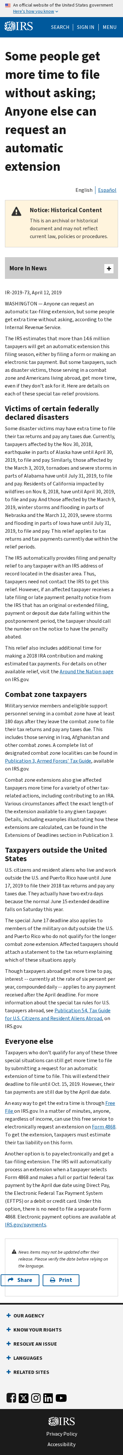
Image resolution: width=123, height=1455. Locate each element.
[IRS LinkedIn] (48, 1396)
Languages (27, 1357)
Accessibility (61, 1444)
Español (107, 190)
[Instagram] (36, 1396)
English (83, 190)
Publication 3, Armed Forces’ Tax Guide (48, 760)
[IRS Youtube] (61, 1396)
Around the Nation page (86, 671)
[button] (85, 27)
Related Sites (31, 1372)
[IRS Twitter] (24, 1396)
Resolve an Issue (35, 1343)
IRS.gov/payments (25, 1224)
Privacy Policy (61, 1434)
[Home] (19, 25)
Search (60, 27)
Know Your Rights (37, 1329)
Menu (109, 27)
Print (65, 1280)
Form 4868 (103, 1126)
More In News (28, 268)
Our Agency (28, 1315)
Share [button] (24, 1280)
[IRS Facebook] (11, 1396)
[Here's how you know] (61, 8)
